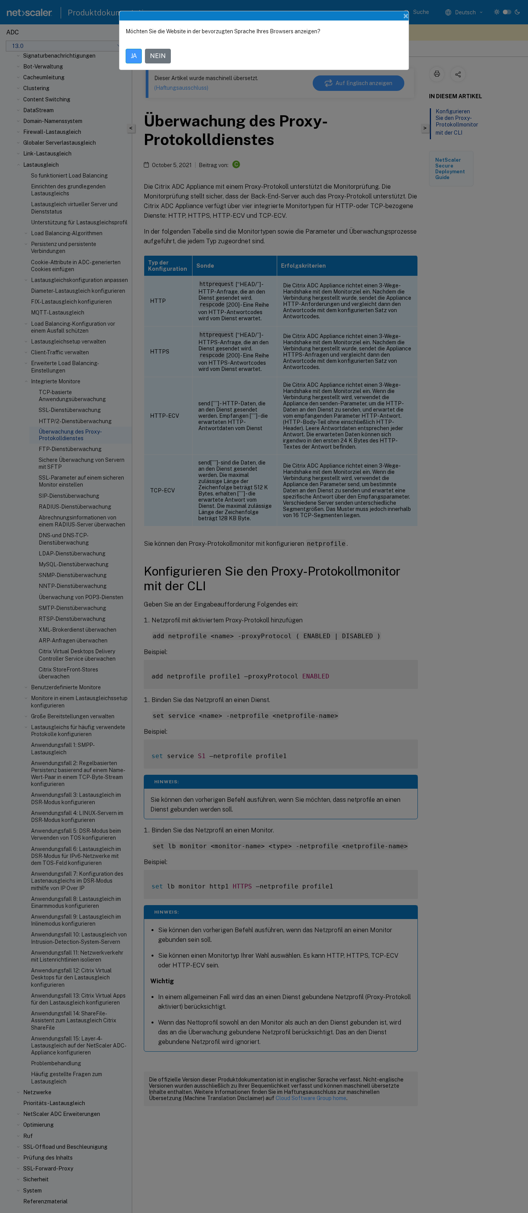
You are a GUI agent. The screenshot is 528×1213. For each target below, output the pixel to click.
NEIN (158, 56)
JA (134, 56)
